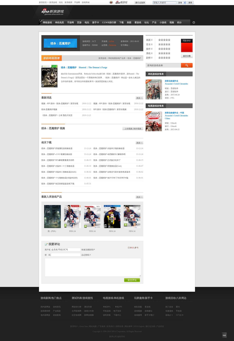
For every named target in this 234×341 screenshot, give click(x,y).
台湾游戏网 (76, 311)
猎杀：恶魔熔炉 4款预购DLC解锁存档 (109, 154)
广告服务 (102, 326)
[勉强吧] (162, 39)
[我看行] (166, 39)
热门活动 (169, 307)
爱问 (178, 307)
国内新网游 (45, 307)
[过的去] (165, 39)
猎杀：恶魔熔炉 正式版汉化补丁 (107, 160)
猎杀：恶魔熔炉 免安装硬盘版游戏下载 (57, 184)
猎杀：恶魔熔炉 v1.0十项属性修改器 (56, 154)
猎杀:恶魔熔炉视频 (49, 109)
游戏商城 (85, 2)
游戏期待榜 (45, 311)
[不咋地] (161, 39)
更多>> (139, 98)
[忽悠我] (160, 39)
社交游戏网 (76, 315)
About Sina (83, 326)
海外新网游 (45, 315)
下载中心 (117, 315)
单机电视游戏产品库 (116, 58)
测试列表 (88, 307)
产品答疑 (160, 326)
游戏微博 (138, 315)
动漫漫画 (169, 311)
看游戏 (147, 307)
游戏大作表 (89, 311)
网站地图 (93, 326)
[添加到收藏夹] (194, 22)
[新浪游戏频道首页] (53, 12)
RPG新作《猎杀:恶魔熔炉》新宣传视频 (109, 109)
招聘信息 (119, 326)
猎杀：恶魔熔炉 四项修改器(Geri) (107, 166)
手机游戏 (107, 311)
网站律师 (128, 326)
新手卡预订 (149, 315)
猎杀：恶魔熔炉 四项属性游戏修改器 (56, 148)
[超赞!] (169, 39)
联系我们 (110, 326)
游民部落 (107, 315)
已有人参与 (133, 248)
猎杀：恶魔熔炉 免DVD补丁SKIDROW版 (110, 178)
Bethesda (112, 45)
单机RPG (107, 307)
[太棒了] (168, 39)
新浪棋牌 (68, 2)
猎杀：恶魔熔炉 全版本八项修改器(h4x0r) (58, 172)
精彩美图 (138, 307)
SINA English (139, 326)
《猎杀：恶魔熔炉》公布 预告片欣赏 (56, 115)
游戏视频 (138, 311)
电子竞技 (117, 311)
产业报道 (57, 311)
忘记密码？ (86, 255)
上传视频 (128, 129)
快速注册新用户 (88, 250)
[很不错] (167, 39)
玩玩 (61, 2)
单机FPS (118, 307)
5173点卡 (180, 315)
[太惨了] (159, 39)
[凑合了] (163, 39)
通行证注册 (150, 326)
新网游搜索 (89, 315)
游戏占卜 (169, 315)
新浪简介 (74, 326)
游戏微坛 (148, 311)
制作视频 (137, 129)
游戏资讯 (57, 307)
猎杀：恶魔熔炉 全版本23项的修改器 (108, 148)
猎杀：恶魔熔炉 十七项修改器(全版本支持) (59, 178)
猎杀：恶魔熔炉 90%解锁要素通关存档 (57, 160)
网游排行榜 (76, 307)
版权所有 (121, 336)
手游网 (77, 2)
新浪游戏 (53, 2)
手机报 (179, 311)
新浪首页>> (44, 2)
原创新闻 (57, 315)
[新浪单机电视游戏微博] (51, 58)
